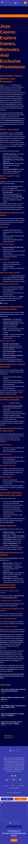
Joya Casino (8, 85)
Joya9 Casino (6, 275)
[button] (25, 2)
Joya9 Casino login (5, 403)
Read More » (3, 693)
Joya (17, 296)
